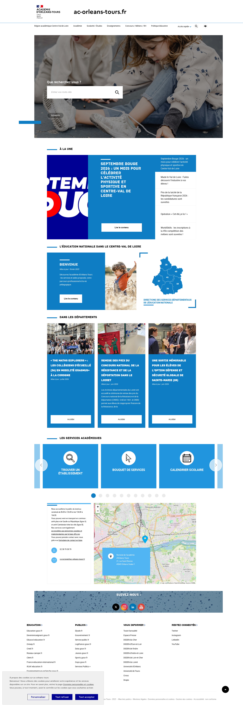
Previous (41, 465)
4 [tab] (114, 495)
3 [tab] (107, 495)
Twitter (175, 630)
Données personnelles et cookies (78, 684)
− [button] (98, 511)
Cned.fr (30, 648)
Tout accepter (86, 697)
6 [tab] (128, 495)
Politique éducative (159, 26)
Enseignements (113, 26)
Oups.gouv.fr (80, 662)
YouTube (175, 644)
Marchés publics (124, 699)
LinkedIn (175, 639)
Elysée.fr (79, 630)
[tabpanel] (101, 197)
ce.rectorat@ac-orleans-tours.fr (72, 559)
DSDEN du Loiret (130, 662)
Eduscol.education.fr (36, 639)
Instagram (176, 635)
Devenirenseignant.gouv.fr (38, 635)
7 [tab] (135, 495)
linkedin (132, 607)
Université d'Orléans (132, 666)
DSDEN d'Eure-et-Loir (132, 644)
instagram (124, 607)
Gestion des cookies (184, 699)
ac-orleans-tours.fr (100, 11)
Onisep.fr (31, 644)
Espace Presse (129, 635)
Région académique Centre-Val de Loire (51, 26)
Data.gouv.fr (80, 648)
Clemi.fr (30, 657)
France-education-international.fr (41, 662)
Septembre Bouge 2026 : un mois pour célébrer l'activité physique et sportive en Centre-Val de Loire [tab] (174, 163)
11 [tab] (164, 495)
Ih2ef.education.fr (34, 666)
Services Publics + (83, 666)
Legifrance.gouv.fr (83, 644)
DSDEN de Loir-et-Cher (133, 657)
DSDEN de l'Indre (130, 648)
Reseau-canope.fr (34, 653)
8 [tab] (142, 495)
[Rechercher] (196, 27)
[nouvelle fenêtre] (187, 466)
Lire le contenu (71, 298)
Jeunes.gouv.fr (81, 653)
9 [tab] (149, 495)
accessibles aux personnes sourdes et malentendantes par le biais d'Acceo (66, 532)
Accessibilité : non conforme (205, 699)
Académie (77, 26)
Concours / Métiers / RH (135, 26)
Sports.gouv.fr (81, 657)
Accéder (70, 419)
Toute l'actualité (130, 630)
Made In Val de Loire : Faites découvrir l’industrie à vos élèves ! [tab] (175, 180)
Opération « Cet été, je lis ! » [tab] (174, 214)
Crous (126, 675)
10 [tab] (156, 495)
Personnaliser (38, 697)
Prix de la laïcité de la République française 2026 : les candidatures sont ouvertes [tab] (174, 197)
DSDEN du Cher (130, 639)
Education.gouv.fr (34, 630)
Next (215, 465)
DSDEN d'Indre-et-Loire (133, 653)
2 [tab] (100, 495)
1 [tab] (93, 495)
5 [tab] (121, 495)
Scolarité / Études (94, 26)
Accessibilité (205, 26)
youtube (141, 607)
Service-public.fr (82, 639)
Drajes (126, 680)
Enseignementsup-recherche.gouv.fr (42, 671)
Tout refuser (62, 697)
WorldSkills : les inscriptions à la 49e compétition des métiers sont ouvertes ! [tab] (175, 231)
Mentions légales (140, 699)
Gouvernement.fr (82, 635)
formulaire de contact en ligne (70, 540)
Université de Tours (131, 671)
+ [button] (98, 506)
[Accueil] (48, 12)
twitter (115, 607)
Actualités (55, 115)
